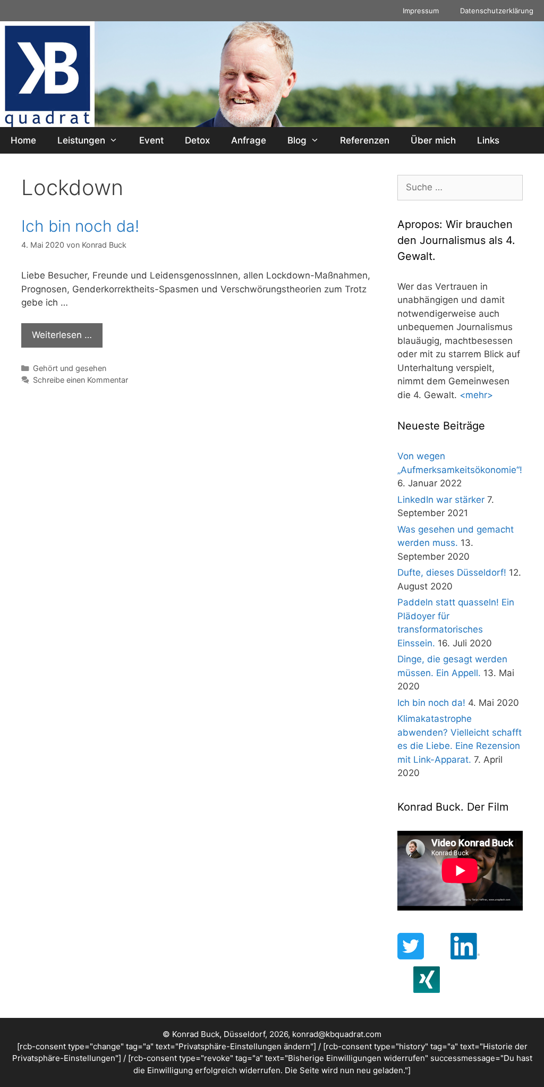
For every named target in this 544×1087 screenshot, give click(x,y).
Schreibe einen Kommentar (80, 379)
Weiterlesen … (62, 335)
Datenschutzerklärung (496, 10)
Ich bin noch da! (80, 225)
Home (23, 140)
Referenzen (364, 140)
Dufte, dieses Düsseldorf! (451, 572)
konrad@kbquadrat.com (336, 1034)
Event (151, 140)
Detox (197, 140)
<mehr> (476, 395)
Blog (297, 140)
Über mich (433, 140)
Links (488, 140)
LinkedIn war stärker (440, 499)
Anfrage (248, 140)
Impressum (421, 10)
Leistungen (81, 140)
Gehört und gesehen (69, 368)
